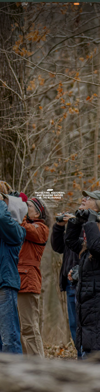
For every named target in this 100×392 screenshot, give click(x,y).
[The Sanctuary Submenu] (57, 4)
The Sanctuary (54, 3)
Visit (43, 3)
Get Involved (66, 3)
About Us (60, 3)
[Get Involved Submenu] (68, 4)
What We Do (48, 3)
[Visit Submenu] (44, 4)
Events (71, 3)
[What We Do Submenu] (50, 4)
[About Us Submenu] (62, 4)
